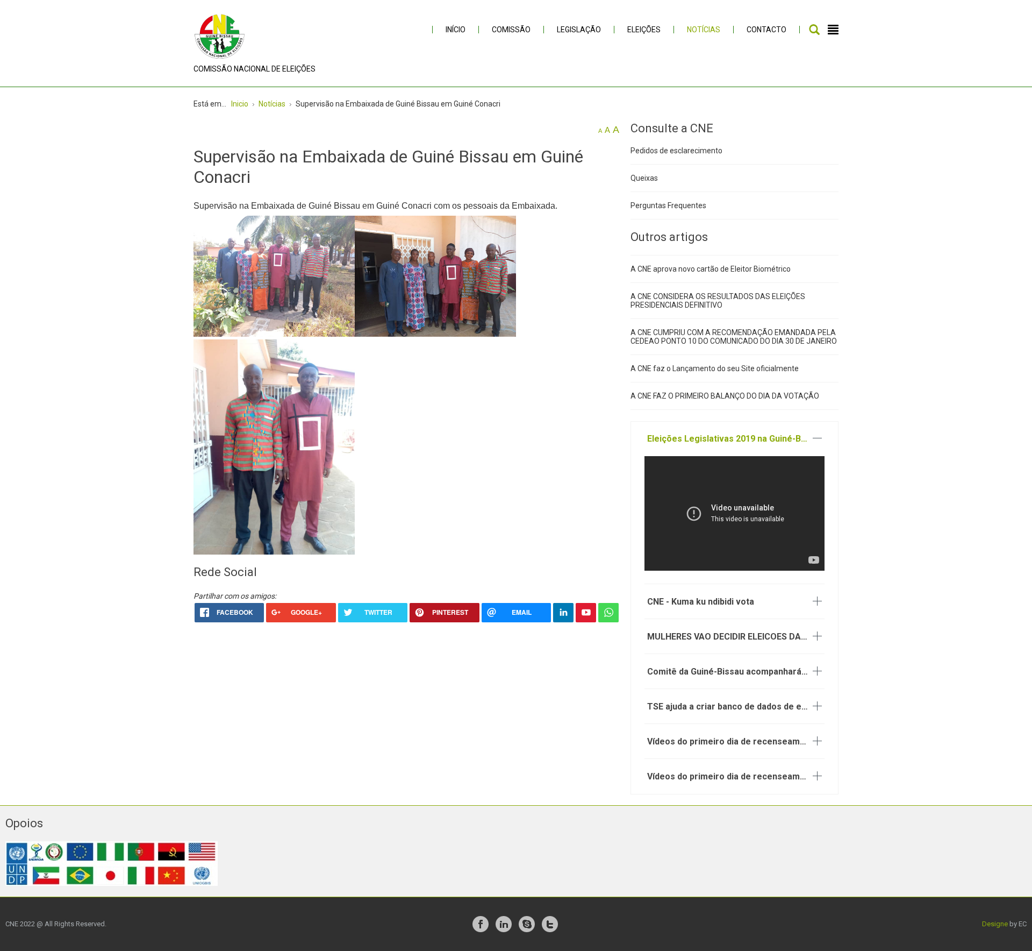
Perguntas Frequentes (668, 205)
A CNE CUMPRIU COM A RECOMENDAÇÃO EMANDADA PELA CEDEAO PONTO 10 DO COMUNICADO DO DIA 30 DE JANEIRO (733, 336)
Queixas (644, 178)
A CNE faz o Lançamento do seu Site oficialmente (714, 368)
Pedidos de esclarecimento (676, 150)
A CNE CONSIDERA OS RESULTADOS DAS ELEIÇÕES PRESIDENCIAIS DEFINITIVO (717, 300)
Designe (995, 924)
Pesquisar (814, 29)
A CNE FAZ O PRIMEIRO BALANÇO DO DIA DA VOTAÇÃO (724, 396)
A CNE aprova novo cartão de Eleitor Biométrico (710, 269)
